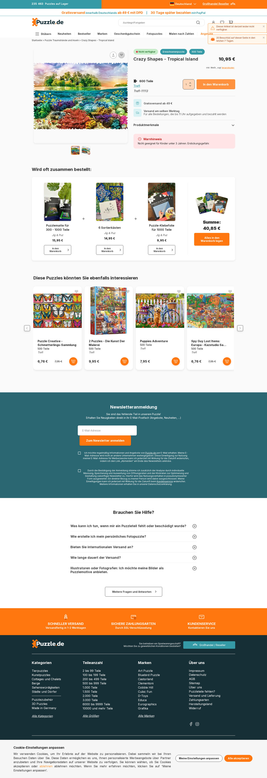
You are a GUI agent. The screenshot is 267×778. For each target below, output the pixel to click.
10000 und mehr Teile (98, 708)
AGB (192, 679)
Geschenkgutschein (127, 33)
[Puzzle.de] (48, 25)
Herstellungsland (200, 704)
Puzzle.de (150, 452)
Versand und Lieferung (204, 695)
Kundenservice (165, 481)
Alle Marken (146, 716)
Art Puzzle (145, 671)
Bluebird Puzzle (149, 675)
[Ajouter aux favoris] (121, 55)
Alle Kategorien (42, 716)
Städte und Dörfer (44, 691)
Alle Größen (91, 716)
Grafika (143, 708)
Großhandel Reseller (216, 3)
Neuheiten (64, 33)
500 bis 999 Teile (94, 683)
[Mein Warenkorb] (230, 22)
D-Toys (143, 696)
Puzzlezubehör (42, 699)
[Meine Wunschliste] (222, 22)
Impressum (196, 671)
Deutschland (183, 3)
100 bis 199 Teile (94, 675)
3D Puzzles (39, 704)
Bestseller (84, 33)
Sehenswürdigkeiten (46, 687)
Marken (102, 33)
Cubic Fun (145, 691)
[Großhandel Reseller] (232, 5)
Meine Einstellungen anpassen (199, 758)
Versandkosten (228, 68)
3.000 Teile (90, 700)
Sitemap (194, 683)
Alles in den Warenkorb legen (212, 239)
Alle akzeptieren (238, 758)
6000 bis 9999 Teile (96, 704)
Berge (36, 683)
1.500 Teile (90, 691)
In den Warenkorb (216, 84)
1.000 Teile (90, 687)
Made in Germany (44, 708)
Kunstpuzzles (41, 675)
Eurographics (147, 704)
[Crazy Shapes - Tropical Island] (75, 150)
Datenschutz (197, 675)
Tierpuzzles (40, 671)
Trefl (137, 86)
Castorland (145, 679)
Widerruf (195, 708)
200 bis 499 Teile (94, 679)
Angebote (207, 33)
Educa (142, 700)
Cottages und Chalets (46, 679)
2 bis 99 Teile (92, 671)
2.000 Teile (90, 696)
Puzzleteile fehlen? (202, 691)
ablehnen (46, 766)
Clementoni (145, 683)
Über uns (195, 687)
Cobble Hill (145, 687)
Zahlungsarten (199, 700)
